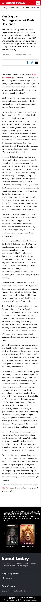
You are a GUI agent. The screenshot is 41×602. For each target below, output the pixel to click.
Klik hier (6, 487)
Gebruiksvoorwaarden (28, 600)
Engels (4, 591)
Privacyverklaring (10, 600)
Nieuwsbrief (6, 566)
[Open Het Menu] (3, 3)
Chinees (27, 591)
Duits (10, 591)
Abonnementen (22, 563)
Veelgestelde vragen (20, 566)
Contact (33, 563)
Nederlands (18, 591)
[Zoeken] (38, 3)
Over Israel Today (8, 563)
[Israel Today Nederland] (16, 3)
